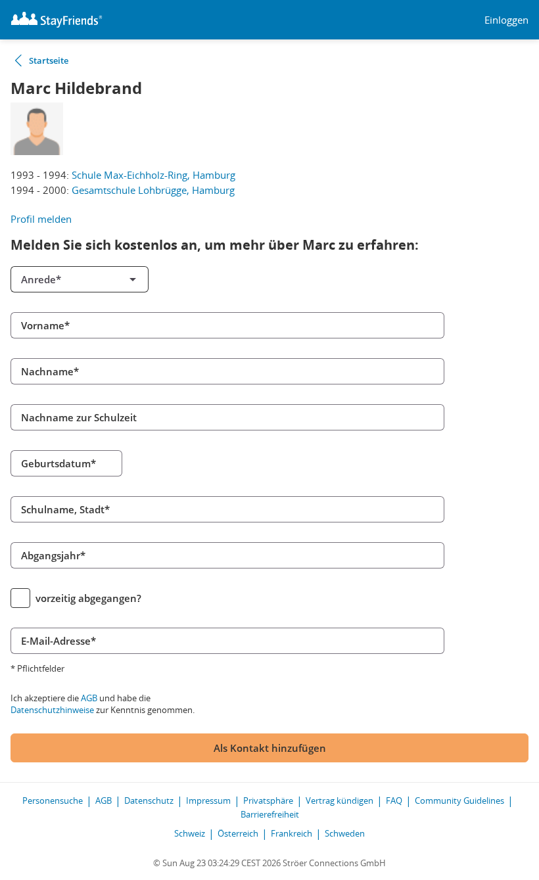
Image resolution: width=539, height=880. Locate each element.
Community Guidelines (459, 800)
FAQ (394, 800)
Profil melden (41, 218)
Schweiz (189, 833)
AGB (89, 698)
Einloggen (506, 20)
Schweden (345, 833)
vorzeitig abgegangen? (88, 598)
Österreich (238, 833)
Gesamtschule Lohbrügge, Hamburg (153, 190)
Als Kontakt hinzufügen (270, 747)
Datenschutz (149, 800)
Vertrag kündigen (339, 800)
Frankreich (291, 833)
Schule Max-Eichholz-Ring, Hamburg (153, 174)
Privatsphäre (268, 800)
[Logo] (57, 20)
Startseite (48, 60)
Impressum (208, 800)
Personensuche (52, 800)
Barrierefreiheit (270, 814)
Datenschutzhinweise (52, 710)
